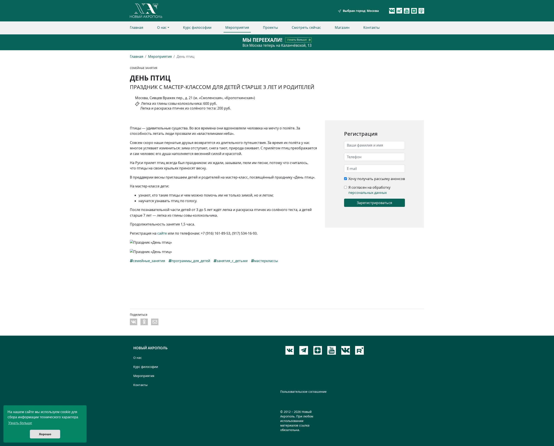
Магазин (342, 27)
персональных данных (367, 192)
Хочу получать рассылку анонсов (376, 178)
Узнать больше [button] (20, 423)
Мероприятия (237, 27)
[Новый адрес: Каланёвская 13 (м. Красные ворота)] (277, 42)
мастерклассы (266, 260)
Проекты (270, 27)
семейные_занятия (149, 260)
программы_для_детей (191, 260)
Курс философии (197, 27)
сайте (162, 233)
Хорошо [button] (45, 434)
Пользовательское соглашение (303, 392)
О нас (162, 27)
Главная (136, 27)
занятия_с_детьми (232, 260)
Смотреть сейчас (306, 27)
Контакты (371, 27)
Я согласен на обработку (369, 187)
